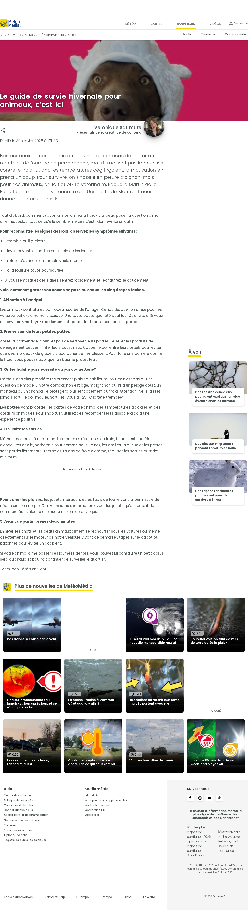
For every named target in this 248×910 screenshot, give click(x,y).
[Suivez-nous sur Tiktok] (219, 798)
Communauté (54, 35)
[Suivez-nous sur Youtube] (209, 798)
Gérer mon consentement (22, 820)
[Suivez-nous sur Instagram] (200, 798)
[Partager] (3, 130)
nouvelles (14, 35)
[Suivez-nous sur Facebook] (190, 798)
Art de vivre (32, 35)
